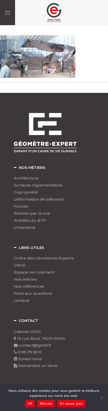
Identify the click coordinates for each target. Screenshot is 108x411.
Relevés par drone (32, 213)
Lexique (21, 300)
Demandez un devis (37, 365)
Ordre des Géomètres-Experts (44, 258)
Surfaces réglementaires (38, 185)
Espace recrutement (34, 272)
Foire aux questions (33, 293)
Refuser (46, 403)
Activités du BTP (30, 220)
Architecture (26, 178)
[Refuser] (101, 397)
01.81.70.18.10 (29, 352)
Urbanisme (24, 227)
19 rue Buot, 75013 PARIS (40, 338)
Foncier (21, 206)
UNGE (19, 265)
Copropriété (26, 192)
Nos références (29, 286)
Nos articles (25, 279)
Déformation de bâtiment (39, 199)
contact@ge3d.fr (34, 345)
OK (30, 403)
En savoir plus (71, 403)
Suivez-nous (29, 358)
